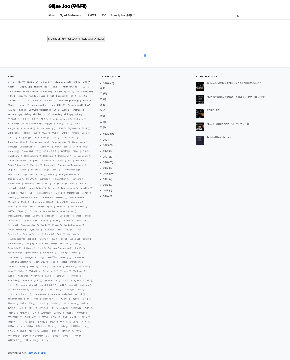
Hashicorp (76, 179)
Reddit (48, 234)
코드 (78, 331)
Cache (11, 137)
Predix (44, 225)
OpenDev (49, 216)
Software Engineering (59, 248)
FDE (45, 169)
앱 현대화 (64, 322)
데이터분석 (37, 114)
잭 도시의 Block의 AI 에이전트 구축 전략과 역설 (228, 124)
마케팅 (87, 308)
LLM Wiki (92, 15)
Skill (53, 243)
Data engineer (81, 156)
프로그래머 (12, 119)
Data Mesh (63, 156)
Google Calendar (67, 174)
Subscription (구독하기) (123, 15)
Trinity (22, 266)
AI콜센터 (48, 123)
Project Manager (16, 229)
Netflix (30, 82)
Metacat (60, 197)
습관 (77, 114)
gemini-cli (49, 280)
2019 (106, 168)
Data (81, 96)
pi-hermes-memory (18, 289)
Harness (48, 100)
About (51, 15)
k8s (89, 280)
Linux (85, 100)
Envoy (23, 169)
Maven (85, 193)
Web (10, 276)
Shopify (30, 243)
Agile (20, 96)
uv (28, 298)
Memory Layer (28, 197)
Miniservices (75, 197)
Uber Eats (56, 266)
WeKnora (77, 271)
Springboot (48, 252)
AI (9, 82)
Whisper (21, 276)
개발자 (75, 298)
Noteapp (61, 206)
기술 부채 (41, 303)
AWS (59, 123)
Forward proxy (71, 169)
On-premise (49, 211)
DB (37, 151)
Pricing (55, 225)
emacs (25, 280)
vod (36, 298)
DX (72, 96)
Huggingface (40, 86)
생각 (75, 82)
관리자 (85, 298)
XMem (48, 276)
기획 (64, 303)
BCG (61, 128)
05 (101, 104)
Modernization (39, 105)
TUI (40, 257)
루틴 (53, 308)
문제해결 (57, 312)
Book (26, 133)
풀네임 (55, 335)
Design (32, 160)
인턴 (29, 326)
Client (55, 137)
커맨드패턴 (66, 331)
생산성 (84, 317)
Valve (10, 271)
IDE (38, 183)
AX (68, 123)
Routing (42, 239)
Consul (11, 146)
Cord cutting (79, 146)
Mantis (59, 193)
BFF (49, 96)
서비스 (67, 114)
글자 (31, 303)
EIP (69, 160)
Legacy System (35, 188)
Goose (35, 100)
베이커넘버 (81, 312)
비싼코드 (42, 317)
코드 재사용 (13, 335)
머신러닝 (11, 312)
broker (74, 276)
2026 (106, 83)
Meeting (12, 197)
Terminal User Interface (219, 137)
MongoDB (61, 202)
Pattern (12, 225)
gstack (62, 280)
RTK (77, 229)
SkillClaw (64, 243)
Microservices (70, 86)
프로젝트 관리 (13, 340)
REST (20, 110)
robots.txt (24, 294)
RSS (104, 15)
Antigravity (13, 128)
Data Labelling (31, 156)
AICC (10, 96)
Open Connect (67, 211)
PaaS (87, 105)
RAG (10, 110)
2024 (106, 139)
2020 (106, 162)
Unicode (70, 266)
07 (101, 93)
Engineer (48, 165)
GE (23, 174)
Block (84, 128)
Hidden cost (14, 183)
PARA (56, 220)
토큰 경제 (37, 335)
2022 (106, 151)
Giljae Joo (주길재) (67, 6)
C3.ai (44, 133)
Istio (72, 183)
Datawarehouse (16, 160)
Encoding (34, 165)
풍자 (65, 335)
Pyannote (34, 229)
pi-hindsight (38, 289)
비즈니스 (54, 317)
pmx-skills (55, 289)
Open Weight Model (18, 216)
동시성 (11, 308)
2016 (106, 185)
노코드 (74, 303)
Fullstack (12, 174)
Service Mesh (83, 91)
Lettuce (52, 188)
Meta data (46, 197)
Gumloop (44, 179)
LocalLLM (84, 188)
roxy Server (40, 294)
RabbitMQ (13, 234)
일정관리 (39, 326)
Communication (59, 142)
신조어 (52, 322)
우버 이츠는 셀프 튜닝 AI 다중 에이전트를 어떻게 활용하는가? (234, 83)
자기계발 (61, 326)
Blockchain (13, 133)
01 (101, 127)
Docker (59, 160)
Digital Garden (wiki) (71, 15)
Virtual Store (35, 271)
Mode (24, 202)
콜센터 (25, 335)
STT (63, 239)
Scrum (86, 239)
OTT (10, 211)
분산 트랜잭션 (13, 317)
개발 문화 (63, 298)
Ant (76, 123)
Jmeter (82, 183)
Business (60, 96)
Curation (12, 151)
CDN (85, 86)
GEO (32, 174)
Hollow (28, 183)
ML (31, 193)
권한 (22, 303)
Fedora (55, 169)
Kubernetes (29, 91)
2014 (106, 196)
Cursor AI (26, 151)
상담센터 (73, 317)
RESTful (48, 229)
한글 (26, 340)
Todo (52, 262)
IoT (63, 183)
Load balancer (68, 188)
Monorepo (75, 202)
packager (84, 285)
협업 (33, 119)
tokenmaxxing (15, 298)
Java (55, 86)
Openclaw (13, 220)
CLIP (54, 133)
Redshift (71, 234)
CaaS (84, 133)
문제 (34, 312)
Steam (74, 252)
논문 (83, 303)
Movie (11, 206)
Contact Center (28, 146)
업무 (75, 322)
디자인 (21, 308)
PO (77, 220)
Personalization (28, 225)
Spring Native (31, 252)
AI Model (12, 123)
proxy (80, 289)
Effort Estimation (16, 165)
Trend (11, 266)
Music (22, 206)
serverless (13, 114)
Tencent (77, 257)
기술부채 (53, 303)
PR (85, 220)
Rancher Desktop (31, 234)
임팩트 (50, 326)
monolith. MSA (47, 285)
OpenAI (36, 216)
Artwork (28, 128)
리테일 (63, 308)
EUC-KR (80, 160)
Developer (46, 160)
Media (11, 105)
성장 (22, 322)
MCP (22, 193)
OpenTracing (82, 216)
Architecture (35, 96)
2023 (106, 145)
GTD (24, 100)
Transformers (76, 262)
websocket (49, 298)
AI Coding (79, 119)
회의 (43, 340)
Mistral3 (12, 202)
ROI (68, 229)
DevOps (12, 100)
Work (64, 110)
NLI (31, 206)
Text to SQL (39, 262)
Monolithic (57, 105)
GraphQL (24, 86)
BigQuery (72, 128)
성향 (31, 322)
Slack (75, 243)
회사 (35, 340)
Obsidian (34, 211)
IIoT (55, 183)
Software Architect (38, 110)
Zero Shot (61, 276)
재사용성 (11, 331)
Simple (42, 243)
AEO (43, 119)
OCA (56, 91)
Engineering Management (70, 165)
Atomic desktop (45, 128)
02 (101, 122)
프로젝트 (75, 335)
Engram (11, 169)
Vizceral (64, 271)
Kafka (11, 188)
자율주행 (74, 326)
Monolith (44, 91)
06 (101, 99)
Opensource (73, 105)
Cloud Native (68, 137)
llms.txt (12, 285)
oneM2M (76, 110)
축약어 (54, 331)
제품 (22, 331)
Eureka (34, 169)
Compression (78, 142)
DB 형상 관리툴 (49, 151)
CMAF (64, 133)
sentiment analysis (60, 294)
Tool (62, 262)
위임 (10, 326)
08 (101, 87)
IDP (46, 183)
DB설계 (64, 151)
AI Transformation (31, 123)
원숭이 (84, 322)
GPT (41, 174)
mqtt (61, 285)
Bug (35, 133)
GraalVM (30, 179)
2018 (106, 173)
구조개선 (11, 303)
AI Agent (44, 82)
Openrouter (29, 220)
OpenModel (65, 216)
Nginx (49, 206)
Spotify (78, 248)
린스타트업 (75, 308)
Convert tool (61, 146)
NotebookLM (77, 206)
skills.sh (78, 294)
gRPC (36, 280)
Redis (59, 234)
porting (68, 289)
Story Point (13, 257)
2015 (106, 190)
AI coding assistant (59, 119)
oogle (72, 285)
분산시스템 (28, 317)
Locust (11, 193)
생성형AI (11, 322)
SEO (54, 239)
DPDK (75, 151)
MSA (85, 82)
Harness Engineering (68, 100)
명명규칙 (24, 312)
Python (67, 91)
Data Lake (48, 156)
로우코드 (42, 308)
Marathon (72, 193)
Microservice (61, 82)
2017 (106, 179)
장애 (84, 326)
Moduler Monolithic (41, 202)
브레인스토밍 (53, 114)
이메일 (19, 326)
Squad (62, 252)
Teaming (64, 257)
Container (45, 146)
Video (21, 271)
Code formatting (16, 142)
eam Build (13, 280)
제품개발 (32, 331)
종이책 (44, 331)
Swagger (28, 257)
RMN (59, 229)
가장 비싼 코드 (213, 110)
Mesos (23, 105)
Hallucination (60, 179)
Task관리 (50, 257)
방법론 (69, 312)
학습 (24, 119)
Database (13, 91)
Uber (44, 266)
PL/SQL (67, 220)
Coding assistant (38, 142)
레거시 (31, 308)
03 (101, 116)
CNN (74, 133)
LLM (19, 82)
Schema (74, 239)
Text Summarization (18, 262)
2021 (106, 156)
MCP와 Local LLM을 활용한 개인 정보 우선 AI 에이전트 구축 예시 (236, 96)
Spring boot (14, 252)
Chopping (24, 137)
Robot (31, 239)
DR (84, 151)
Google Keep (14, 179)
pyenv (11, 294)
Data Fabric (13, 156)
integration (76, 280)
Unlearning (84, 266)
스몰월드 (41, 322)
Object (21, 211)
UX (55, 110)
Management (44, 193)
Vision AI (51, 271)
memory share (27, 285)
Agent (11, 86)
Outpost (44, 220)
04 (101, 110)
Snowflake (13, 248)
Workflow (35, 276)
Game (51, 174)
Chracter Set (40, 137)
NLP (40, 206)
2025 (106, 134)
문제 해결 (45, 312)
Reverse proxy (15, 239)
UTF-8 (33, 266)
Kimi (21, 188)
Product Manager (72, 225)
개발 (26, 114)
